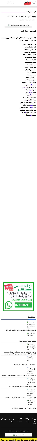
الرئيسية (33, 11)
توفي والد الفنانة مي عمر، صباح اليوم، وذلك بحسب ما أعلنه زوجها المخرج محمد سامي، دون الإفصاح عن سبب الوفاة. (20, 353)
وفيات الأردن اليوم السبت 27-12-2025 (24, 408)
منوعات (19, 421)
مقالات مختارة (35, 422)
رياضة (27, 421)
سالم (30, 94)
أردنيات (27, 418)
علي (31, 84)
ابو (29, 99)
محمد (29, 84)
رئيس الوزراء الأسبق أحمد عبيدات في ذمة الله (22, 386)
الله (31, 115)
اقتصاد (20, 418)
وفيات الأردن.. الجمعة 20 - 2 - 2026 (25, 364)
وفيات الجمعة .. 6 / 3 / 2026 (27, 341)
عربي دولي (4, 418)
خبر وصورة (11, 418)
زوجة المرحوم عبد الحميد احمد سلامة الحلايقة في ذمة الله (19, 375)
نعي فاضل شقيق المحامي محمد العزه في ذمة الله (21, 330)
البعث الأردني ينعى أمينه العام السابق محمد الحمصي (20, 397)
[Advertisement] (18, 197)
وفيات (28, 11)
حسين (31, 89)
